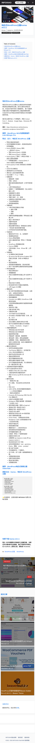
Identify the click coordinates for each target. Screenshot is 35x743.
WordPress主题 (6, 32)
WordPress (16, 32)
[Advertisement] (17, 80)
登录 (17, 708)
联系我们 (20, 737)
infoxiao (4, 30)
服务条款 (26, 737)
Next (29, 576)
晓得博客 (27, 740)
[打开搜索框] (28, 2)
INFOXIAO (6, 2)
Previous (7, 561)
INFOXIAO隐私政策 (11, 737)
